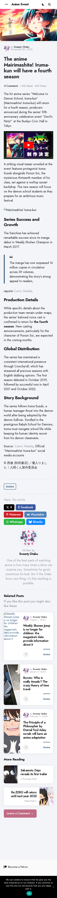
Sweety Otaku (21, 47)
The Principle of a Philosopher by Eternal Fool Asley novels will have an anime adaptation (35, 730)
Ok (29, 893)
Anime (10, 487)
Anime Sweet (20, 4)
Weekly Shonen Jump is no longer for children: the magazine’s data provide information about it (36, 635)
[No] (53, 886)
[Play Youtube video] (28, 145)
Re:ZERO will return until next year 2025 (23, 794)
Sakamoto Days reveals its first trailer (34, 772)
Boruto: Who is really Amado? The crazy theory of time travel (36, 683)
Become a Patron (18, 867)
